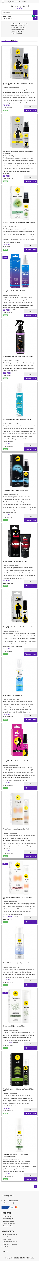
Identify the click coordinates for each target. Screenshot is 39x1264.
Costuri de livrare (8, 1221)
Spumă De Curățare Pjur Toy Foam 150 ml (17, 963)
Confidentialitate (8, 1226)
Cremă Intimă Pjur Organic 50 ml (14, 1026)
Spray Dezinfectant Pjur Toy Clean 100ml (17, 419)
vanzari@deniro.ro (14, 1203)
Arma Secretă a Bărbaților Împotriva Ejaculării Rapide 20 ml (18, 84)
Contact (5, 1246)
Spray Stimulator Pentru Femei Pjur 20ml (16, 761)
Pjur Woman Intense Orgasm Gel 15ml (16, 829)
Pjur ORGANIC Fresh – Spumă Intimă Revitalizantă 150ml (15, 1155)
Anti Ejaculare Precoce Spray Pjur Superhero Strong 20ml (18, 152)
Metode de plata (8, 1218)
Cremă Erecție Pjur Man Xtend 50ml (15, 561)
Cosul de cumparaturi (10, 1241)
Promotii (5, 1237)
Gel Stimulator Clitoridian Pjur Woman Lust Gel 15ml (19, 898)
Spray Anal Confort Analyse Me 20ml (15, 490)
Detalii (30, 106)
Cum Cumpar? (7, 1216)
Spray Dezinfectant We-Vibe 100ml (14, 291)
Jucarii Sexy (7, 1239)
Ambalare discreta (9, 1223)
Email (26, 2)
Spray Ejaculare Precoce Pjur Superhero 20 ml (18, 627)
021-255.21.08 (15, 2)
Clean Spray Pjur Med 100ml (12, 695)
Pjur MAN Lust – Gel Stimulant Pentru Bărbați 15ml (18, 1089)
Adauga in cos (31, 110)
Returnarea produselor (10, 1244)
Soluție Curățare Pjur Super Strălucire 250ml (18, 356)
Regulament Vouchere (10, 1234)
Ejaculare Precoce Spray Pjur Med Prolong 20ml (19, 222)
